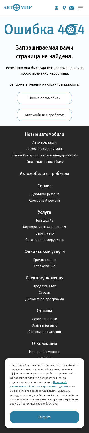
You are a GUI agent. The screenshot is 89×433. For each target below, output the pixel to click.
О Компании (44, 343)
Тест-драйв (44, 220)
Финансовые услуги (44, 251)
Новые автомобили (44, 98)
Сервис (44, 185)
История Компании (44, 352)
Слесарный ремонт (44, 200)
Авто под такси (44, 142)
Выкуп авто (44, 233)
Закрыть (44, 417)
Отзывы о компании (44, 332)
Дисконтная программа (44, 299)
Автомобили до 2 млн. (44, 149)
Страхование (44, 266)
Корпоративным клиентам (44, 227)
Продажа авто (44, 286)
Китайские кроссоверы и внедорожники (44, 155)
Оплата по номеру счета (44, 240)
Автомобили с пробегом (44, 115)
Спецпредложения (44, 277)
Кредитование (44, 260)
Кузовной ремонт (44, 194)
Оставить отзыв (44, 319)
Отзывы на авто (45, 325)
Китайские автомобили (45, 162)
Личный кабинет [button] (56, 7)
